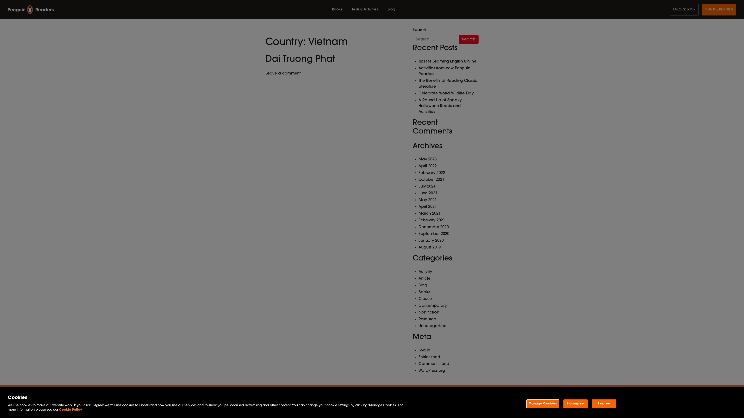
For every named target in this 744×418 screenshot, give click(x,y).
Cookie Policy (70, 410)
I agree (604, 403)
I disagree (575, 403)
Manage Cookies (543, 403)
